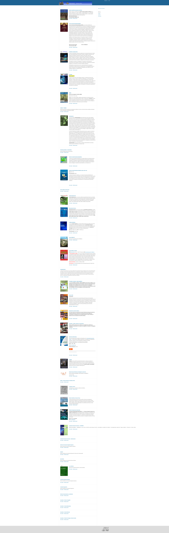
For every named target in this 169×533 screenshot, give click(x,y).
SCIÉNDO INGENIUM (72, 222)
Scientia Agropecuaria (72, 195)
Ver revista (70, 18)
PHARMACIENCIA (63, 269)
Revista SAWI (71, 295)
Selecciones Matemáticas (73, 336)
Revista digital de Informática (64, 189)
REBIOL (70, 92)
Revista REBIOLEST (72, 237)
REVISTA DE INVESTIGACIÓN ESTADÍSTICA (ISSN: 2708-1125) (78, 170)
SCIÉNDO (70, 359)
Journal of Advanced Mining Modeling (75, 23)
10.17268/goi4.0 (73, 419)
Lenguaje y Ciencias (72, 386)
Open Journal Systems (101, 8)
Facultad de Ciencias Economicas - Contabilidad (76, 425)
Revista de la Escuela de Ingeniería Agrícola (66, 444)
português (99, 16)
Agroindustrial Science (72, 208)
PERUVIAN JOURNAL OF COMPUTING (66, 149)
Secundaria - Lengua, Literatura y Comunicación (76, 323)
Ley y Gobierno (71, 466)
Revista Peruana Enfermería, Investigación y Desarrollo (77, 371)
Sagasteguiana (71, 116)
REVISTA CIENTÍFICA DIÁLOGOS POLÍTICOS (75, 10)
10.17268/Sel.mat (73, 345)
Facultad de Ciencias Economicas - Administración (67, 438)
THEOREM (70, 74)
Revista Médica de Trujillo (73, 250)
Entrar (109, 0)
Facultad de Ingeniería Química (65, 479)
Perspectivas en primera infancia (74, 310)
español (99, 14)
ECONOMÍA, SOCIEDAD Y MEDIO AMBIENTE (75, 281)
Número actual (75, 18)
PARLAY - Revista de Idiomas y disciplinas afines (67, 380)
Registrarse (105, 0)
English (99, 13)
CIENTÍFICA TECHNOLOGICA (73, 51)
